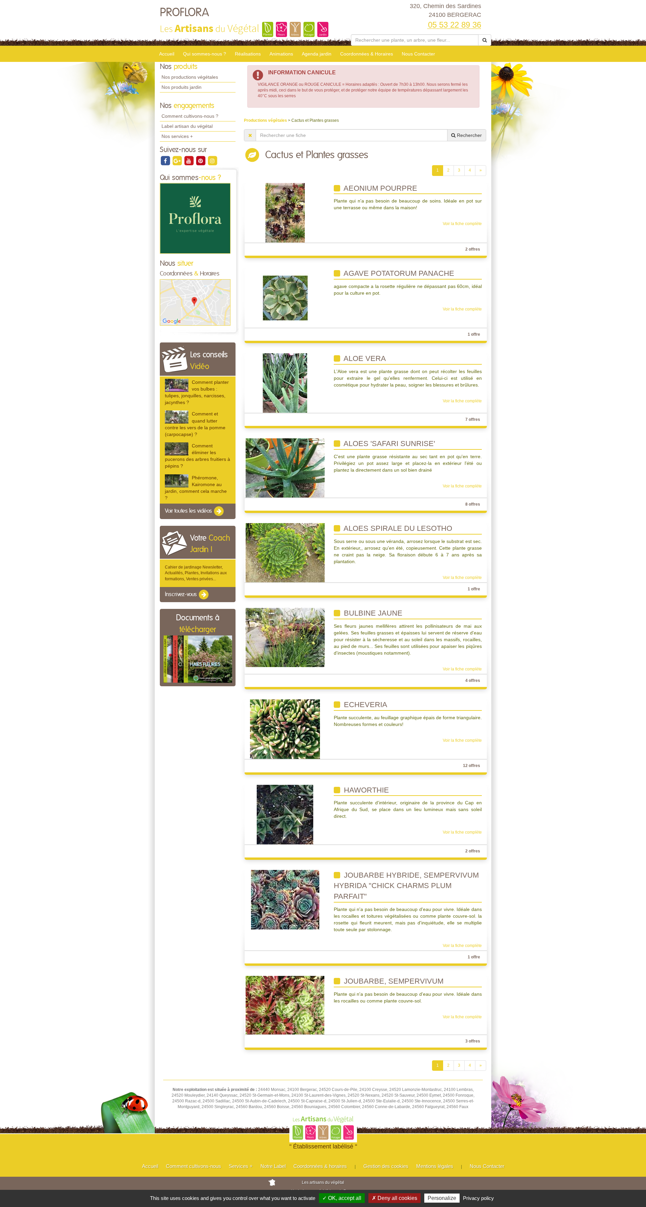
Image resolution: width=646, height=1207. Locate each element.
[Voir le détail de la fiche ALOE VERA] (285, 382)
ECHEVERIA (364, 704)
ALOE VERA (364, 358)
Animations (281, 54)
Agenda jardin (316, 54)
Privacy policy (478, 1198)
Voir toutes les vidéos (189, 511)
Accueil (166, 54)
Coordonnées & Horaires (366, 54)
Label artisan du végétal (187, 126)
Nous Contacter (418, 54)
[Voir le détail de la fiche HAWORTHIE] (285, 814)
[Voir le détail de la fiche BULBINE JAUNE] (285, 637)
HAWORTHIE (365, 790)
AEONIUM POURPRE (379, 188)
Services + (241, 1166)
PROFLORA (184, 13)
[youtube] (189, 160)
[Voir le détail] (176, 385)
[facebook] (166, 160)
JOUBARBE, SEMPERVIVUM (392, 981)
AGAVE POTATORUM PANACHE (398, 273)
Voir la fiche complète (462, 223)
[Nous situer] (195, 302)
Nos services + (177, 136)
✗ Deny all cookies (394, 1198)
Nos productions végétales (190, 77)
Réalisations (248, 54)
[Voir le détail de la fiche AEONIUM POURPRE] (285, 212)
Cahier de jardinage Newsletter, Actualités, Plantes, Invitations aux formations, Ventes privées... (196, 573)
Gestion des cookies (385, 1166)
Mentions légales (434, 1166)
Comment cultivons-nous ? (190, 116)
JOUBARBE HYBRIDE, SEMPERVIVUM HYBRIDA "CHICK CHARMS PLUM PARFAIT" (406, 886)
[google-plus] (177, 160)
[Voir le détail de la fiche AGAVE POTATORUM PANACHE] (285, 297)
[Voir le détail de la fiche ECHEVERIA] (285, 729)
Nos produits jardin (182, 87)
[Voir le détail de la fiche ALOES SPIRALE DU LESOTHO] (285, 552)
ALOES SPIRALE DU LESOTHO (397, 528)
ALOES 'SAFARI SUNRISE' (388, 443)
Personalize (442, 1198)
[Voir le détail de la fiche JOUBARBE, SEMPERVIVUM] (285, 1004)
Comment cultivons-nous (193, 1166)
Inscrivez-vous (181, 594)
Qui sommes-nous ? (204, 54)
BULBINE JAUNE (372, 613)
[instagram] (212, 160)
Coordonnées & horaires (320, 1166)
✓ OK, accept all (341, 1198)
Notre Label (273, 1166)
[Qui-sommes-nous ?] (195, 218)
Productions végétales (266, 120)
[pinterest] (201, 160)
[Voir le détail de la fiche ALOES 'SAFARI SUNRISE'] (285, 467)
